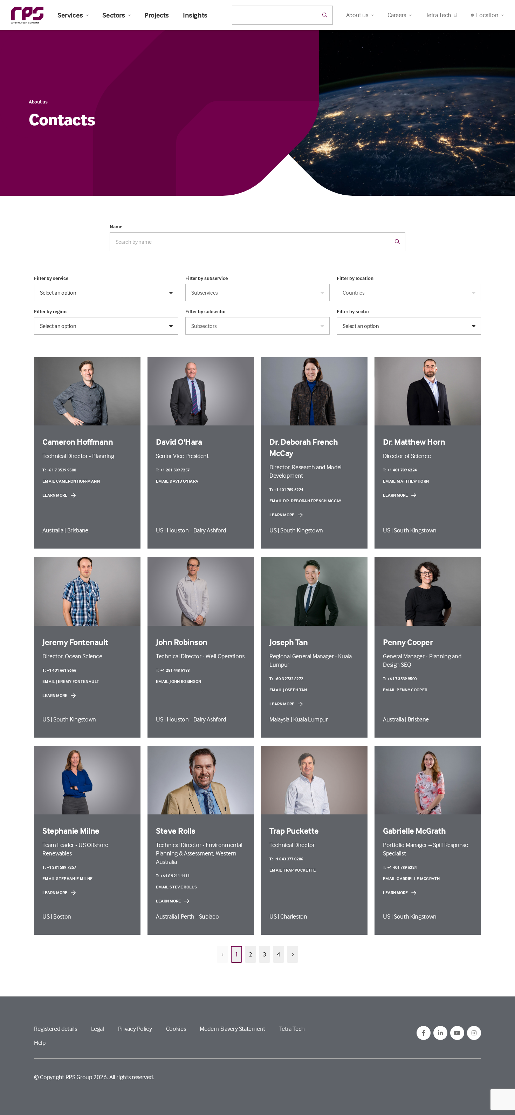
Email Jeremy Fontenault (70, 681)
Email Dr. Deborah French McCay (305, 500)
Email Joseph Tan (288, 689)
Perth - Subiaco (200, 916)
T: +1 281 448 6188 (173, 670)
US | (161, 530)
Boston (62, 916)
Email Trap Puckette (292, 870)
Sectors (113, 15)
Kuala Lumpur (310, 719)
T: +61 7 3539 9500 (59, 469)
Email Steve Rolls (176, 886)
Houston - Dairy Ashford (196, 530)
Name (116, 226)
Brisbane (77, 530)
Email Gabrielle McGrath (411, 878)
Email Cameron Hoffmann (71, 481)
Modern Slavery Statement (232, 1029)
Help (40, 1043)
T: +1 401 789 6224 (286, 489)
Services (70, 15)
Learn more (54, 495)
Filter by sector (353, 311)
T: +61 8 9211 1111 (173, 875)
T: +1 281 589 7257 (173, 469)
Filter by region (50, 311)
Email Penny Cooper (405, 689)
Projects (156, 15)
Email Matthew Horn (406, 481)
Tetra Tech (438, 15)
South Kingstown (301, 530)
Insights (195, 15)
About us (38, 102)
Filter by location (355, 278)
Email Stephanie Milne (67, 878)
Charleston (293, 916)
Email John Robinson (178, 681)
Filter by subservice (206, 278)
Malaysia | (281, 719)
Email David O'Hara (177, 481)
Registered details (55, 1029)
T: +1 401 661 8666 (59, 670)
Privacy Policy (135, 1029)
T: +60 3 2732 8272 (286, 678)
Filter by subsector (205, 311)
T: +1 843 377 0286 (286, 858)
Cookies (176, 1029)
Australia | (54, 530)
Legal (97, 1029)
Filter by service (51, 278)
